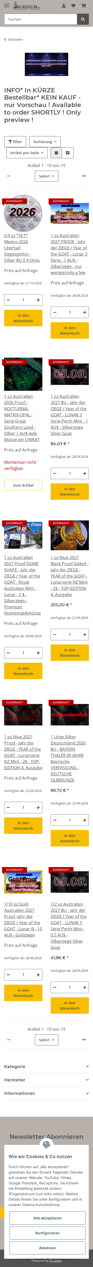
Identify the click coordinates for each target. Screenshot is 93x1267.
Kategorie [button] (14, 1066)
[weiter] (84, 176)
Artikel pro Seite (24, 152)
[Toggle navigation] (6, 3)
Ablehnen (47, 1248)
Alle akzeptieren (47, 1218)
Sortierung (42, 141)
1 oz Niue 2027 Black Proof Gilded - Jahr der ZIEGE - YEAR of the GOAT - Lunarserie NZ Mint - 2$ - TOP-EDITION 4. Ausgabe (70, 576)
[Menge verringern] (8, 299)
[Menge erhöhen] (38, 299)
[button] (63, 6)
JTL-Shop (55, 1260)
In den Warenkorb (23, 318)
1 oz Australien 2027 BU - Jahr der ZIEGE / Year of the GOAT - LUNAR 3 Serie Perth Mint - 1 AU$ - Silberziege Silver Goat (69, 415)
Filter (17, 141)
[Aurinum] (26, 6)
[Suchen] (83, 19)
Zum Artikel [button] (23, 485)
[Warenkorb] (84, 6)
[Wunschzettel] (73, 6)
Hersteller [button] (14, 1080)
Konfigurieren (47, 1233)
